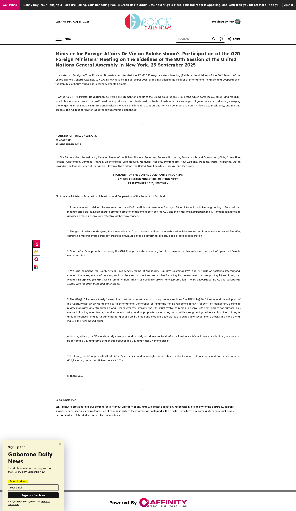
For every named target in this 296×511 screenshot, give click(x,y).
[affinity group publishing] (36, 259)
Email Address (18, 481)
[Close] (60, 443)
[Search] (214, 38)
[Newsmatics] (36, 267)
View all (288, 4)
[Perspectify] (36, 251)
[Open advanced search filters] (221, 38)
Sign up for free (33, 495)
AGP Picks (10, 4)
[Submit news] (36, 244)
